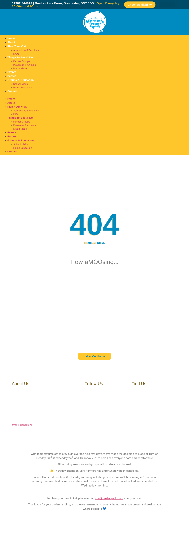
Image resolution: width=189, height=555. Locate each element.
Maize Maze (20, 68)
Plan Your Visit (17, 46)
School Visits (20, 83)
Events (11, 72)
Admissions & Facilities (26, 50)
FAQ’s (16, 53)
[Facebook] (162, 4)
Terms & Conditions (21, 424)
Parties (11, 76)
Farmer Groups (21, 61)
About (11, 42)
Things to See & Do (20, 57)
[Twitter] (167, 4)
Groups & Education (20, 80)
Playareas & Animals (24, 64)
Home (11, 38)
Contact (12, 91)
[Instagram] (172, 4)
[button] (94, 95)
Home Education (22, 87)
